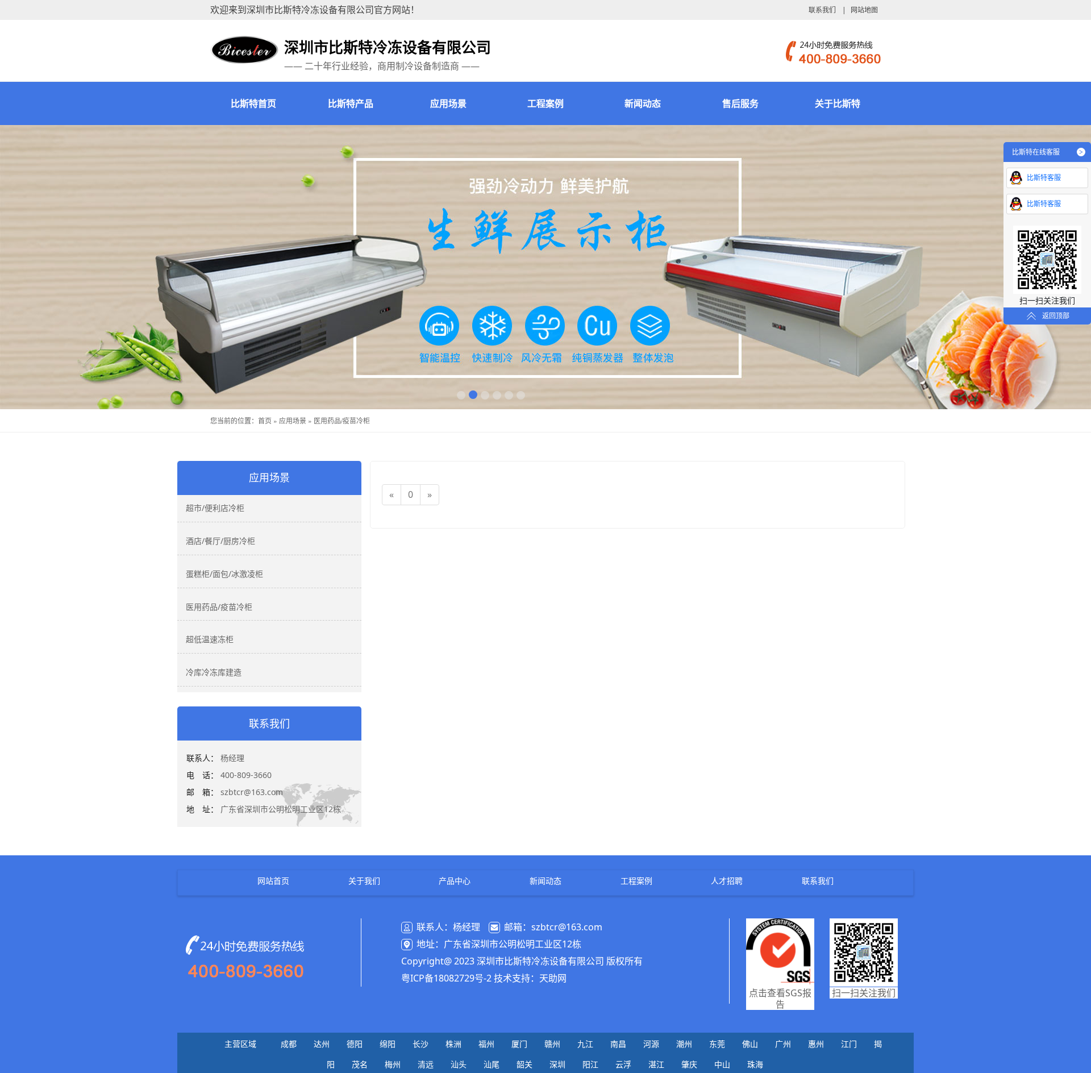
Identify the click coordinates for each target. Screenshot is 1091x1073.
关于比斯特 (837, 103)
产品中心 (454, 880)
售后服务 (740, 103)
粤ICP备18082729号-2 (446, 978)
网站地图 (864, 10)
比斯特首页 (253, 103)
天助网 (553, 978)
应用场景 (448, 103)
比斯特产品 (350, 103)
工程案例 (545, 103)
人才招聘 (727, 880)
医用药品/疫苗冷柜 (342, 420)
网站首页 (273, 880)
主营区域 (240, 1043)
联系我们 (822, 10)
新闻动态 (642, 103)
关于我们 (364, 880)
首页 (265, 420)
